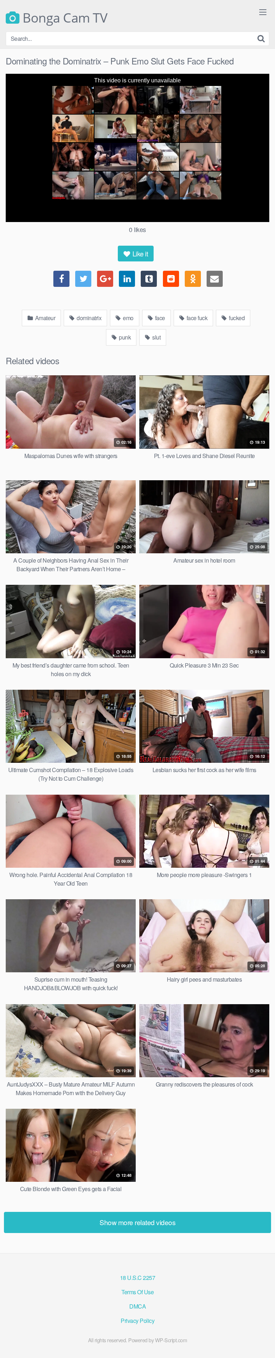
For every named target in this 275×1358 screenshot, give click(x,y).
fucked (236, 318)
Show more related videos (137, 1222)
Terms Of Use (137, 1292)
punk (124, 337)
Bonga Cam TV (63, 17)
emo (128, 318)
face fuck (196, 318)
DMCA (137, 1306)
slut (156, 337)
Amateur (44, 318)
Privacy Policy (137, 1320)
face (159, 318)
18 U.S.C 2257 (137, 1277)
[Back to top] (262, 1342)
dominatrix (89, 318)
